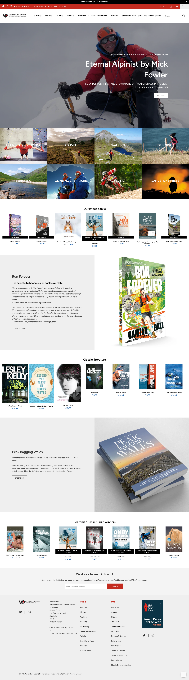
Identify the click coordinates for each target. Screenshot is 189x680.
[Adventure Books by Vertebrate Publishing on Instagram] (11, 6)
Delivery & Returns (118, 636)
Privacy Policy (116, 660)
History (114, 617)
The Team (115, 622)
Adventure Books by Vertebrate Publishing (42, 674)
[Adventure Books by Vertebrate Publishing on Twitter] (3, 6)
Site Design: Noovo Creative (71, 674)
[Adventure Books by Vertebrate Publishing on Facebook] (7, 6)
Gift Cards (115, 631)
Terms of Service (118, 651)
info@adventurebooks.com (66, 633)
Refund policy (116, 641)
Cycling (83, 612)
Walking (83, 617)
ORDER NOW (19, 478)
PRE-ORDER (160, 95)
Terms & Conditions (119, 655)
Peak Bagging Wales (27, 452)
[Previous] (6, 230)
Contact (64, 6)
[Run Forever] (141, 302)
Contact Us (115, 607)
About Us (38, 6)
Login (175, 6)
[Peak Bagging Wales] (141, 465)
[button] (38, 16)
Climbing (83, 607)
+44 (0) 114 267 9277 (23, 6)
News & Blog (51, 6)
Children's (84, 646)
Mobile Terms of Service (121, 665)
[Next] (183, 230)
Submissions (116, 646)
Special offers (86, 651)
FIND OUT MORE (20, 328)
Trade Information (118, 627)
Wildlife (83, 636)
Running (83, 622)
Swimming (84, 627)
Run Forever (21, 276)
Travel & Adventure (88, 631)
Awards (114, 612)
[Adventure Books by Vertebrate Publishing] (14, 16)
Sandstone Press (87, 641)
